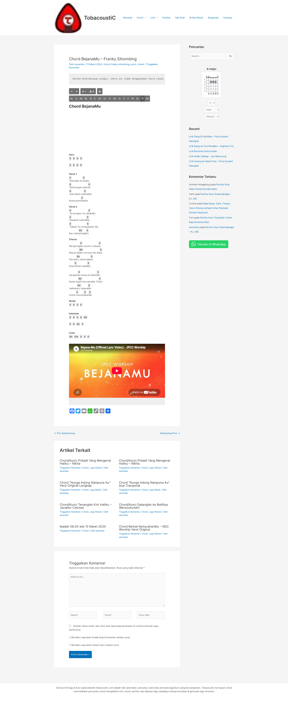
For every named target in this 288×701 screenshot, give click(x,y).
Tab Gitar (180, 17)
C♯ (99, 98)
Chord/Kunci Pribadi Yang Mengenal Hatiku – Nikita (85, 462)
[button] (144, 17)
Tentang (227, 17)
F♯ (132, 98)
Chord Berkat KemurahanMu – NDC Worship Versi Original (144, 528)
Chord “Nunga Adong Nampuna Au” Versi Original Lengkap (85, 484)
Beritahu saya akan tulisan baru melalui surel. (95, 645)
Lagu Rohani (96, 467)
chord (107, 64)
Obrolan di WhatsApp (211, 244)
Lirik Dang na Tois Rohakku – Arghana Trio (211, 146)
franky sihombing (120, 64)
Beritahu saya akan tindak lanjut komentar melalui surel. (101, 637)
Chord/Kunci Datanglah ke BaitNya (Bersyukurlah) (143, 506)
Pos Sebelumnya (64, 433)
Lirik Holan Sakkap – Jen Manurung (207, 156)
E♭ (119, 98)
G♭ (137, 98)
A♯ (81, 98)
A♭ (71, 98)
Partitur (166, 17)
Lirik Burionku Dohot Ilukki (203, 151)
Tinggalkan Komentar (70, 467)
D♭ (105, 98)
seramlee (194, 227)
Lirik (153, 17)
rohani (140, 64)
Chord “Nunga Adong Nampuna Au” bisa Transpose (144, 484)
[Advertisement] (117, 131)
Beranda (127, 17)
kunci (133, 64)
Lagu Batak (95, 489)
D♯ (114, 98)
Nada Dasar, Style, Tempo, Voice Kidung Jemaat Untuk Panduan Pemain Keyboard (210, 208)
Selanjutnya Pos (170, 433)
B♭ (86, 98)
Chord (140, 17)
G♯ (147, 98)
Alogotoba (213, 17)
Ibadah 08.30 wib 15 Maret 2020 (83, 526)
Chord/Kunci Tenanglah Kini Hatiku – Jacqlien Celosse (86, 506)
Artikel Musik (196, 17)
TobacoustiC (100, 18)
